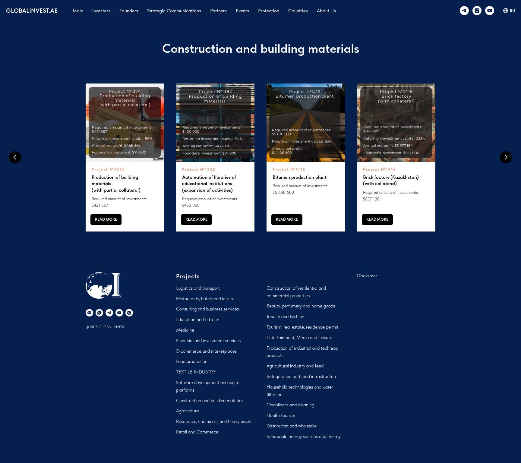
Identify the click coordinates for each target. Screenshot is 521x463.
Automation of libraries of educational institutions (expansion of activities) (209, 183)
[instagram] (129, 313)
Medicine (185, 330)
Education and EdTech (197, 319)
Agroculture (187, 411)
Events (242, 11)
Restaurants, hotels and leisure (205, 298)
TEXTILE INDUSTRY (196, 372)
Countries (298, 11)
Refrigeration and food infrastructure (302, 376)
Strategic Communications (174, 11)
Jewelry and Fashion (285, 316)
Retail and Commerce (197, 432)
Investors (101, 11)
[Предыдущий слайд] (15, 157)
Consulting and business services (207, 309)
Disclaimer (367, 276)
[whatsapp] (99, 313)
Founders (128, 11)
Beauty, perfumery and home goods (301, 306)
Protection (268, 11)
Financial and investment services (208, 340)
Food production (191, 361)
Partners (218, 11)
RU (512, 10)
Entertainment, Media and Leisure (299, 337)
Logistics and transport (198, 288)
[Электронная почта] (89, 313)
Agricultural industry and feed (295, 366)
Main (78, 11)
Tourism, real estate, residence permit (302, 327)
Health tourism (281, 415)
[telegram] (464, 10)
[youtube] (489, 10)
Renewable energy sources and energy (304, 436)
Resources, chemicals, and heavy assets (214, 421)
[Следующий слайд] (506, 157)
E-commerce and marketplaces (206, 351)
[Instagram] (477, 10)
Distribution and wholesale (292, 426)
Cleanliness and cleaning (290, 405)
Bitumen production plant (300, 177)
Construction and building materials (210, 400)
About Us (326, 11)
